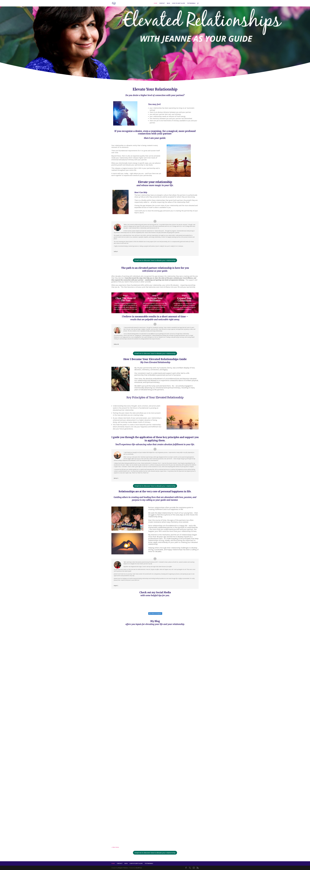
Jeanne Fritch (118, 690)
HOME (155, 3)
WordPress (139, 868)
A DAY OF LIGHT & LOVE (178, 3)
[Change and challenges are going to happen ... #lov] (144, 605)
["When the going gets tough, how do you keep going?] (188, 605)
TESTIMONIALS (191, 3)
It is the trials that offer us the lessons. (126, 832)
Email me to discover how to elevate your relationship (155, 260)
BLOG (168, 3)
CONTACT (162, 3)
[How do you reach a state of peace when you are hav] (166, 605)
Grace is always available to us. (123, 760)
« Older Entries (115, 847)
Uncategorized (134, 690)
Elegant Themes (123, 868)
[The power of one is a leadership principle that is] (122, 605)
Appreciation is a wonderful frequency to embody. (130, 688)
